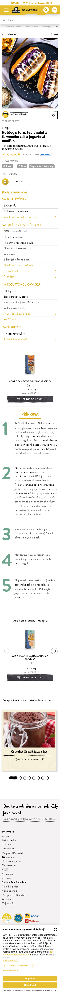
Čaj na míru (8, 903)
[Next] (54, 651)
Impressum (8, 849)
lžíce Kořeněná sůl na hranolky (21, 217)
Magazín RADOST (12, 853)
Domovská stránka (12, 26)
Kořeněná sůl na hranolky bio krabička (30, 658)
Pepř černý (10, 277)
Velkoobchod (9, 891)
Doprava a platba (11, 861)
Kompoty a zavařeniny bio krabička (30, 381)
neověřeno (45, 154)
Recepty (47, 26)
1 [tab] (13, 778)
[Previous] (6, 651)
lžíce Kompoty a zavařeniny (19, 265)
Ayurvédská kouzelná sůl (17, 271)
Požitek (22, 166)
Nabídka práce (10, 887)
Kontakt (6, 844)
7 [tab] (43, 778)
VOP (5, 870)
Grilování (7, 166)
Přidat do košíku (32, 399)
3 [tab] (25, 778)
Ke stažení (7, 874)
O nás (5, 836)
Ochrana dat (9, 865)
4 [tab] (29, 778)
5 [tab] (34, 778)
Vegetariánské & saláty (41, 166)
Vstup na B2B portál (13, 895)
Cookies (6, 878)
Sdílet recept (12, 121)
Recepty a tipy (32, 26)
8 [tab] (47, 778)
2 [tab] (20, 778)
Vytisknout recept (19, 114)
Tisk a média (9, 840)
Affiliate (6, 899)
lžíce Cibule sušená (15, 339)
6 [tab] (38, 778)
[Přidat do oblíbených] (53, 115)
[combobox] (27, 20)
